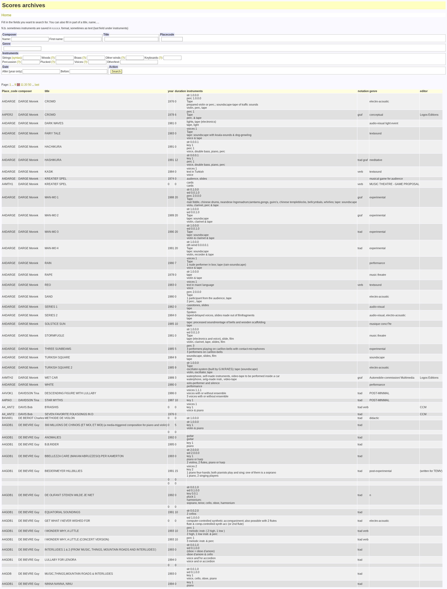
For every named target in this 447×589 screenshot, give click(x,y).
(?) (52, 57)
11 (22, 84)
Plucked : (47, 61)
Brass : (80, 57)
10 (18, 84)
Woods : (48, 57)
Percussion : (11, 61)
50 (29, 84)
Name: (6, 39)
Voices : (81, 61)
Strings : (12, 57)
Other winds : (115, 57)
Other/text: (113, 61)
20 (25, 84)
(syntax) (16, 57)
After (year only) (12, 71)
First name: (56, 39)
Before (65, 71)
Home (6, 15)
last (37, 84)
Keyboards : (154, 57)
